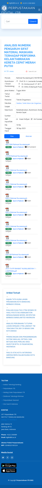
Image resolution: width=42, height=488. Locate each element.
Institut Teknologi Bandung (12, 384)
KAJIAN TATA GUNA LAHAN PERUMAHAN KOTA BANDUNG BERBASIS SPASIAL (18, 301)
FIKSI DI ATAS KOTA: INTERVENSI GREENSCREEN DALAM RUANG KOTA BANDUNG (20, 355)
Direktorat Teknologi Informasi (13, 396)
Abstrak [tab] (29, 136)
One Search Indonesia (10, 404)
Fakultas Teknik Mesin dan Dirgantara (28, 103)
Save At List (32, 71)
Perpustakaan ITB (9, 388)
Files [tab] (12, 136)
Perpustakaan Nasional (11, 400)
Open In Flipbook (18, 147)
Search (33, 21)
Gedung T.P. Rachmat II (9, 420)
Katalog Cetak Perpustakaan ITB (14, 392)
